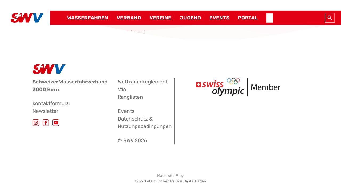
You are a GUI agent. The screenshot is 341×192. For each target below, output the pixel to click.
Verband (129, 18)
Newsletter (45, 111)
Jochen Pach (167, 181)
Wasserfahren (87, 18)
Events (219, 18)
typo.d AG (143, 181)
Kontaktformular (51, 103)
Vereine (160, 18)
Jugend (190, 18)
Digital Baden (195, 181)
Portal (248, 18)
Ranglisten (130, 97)
